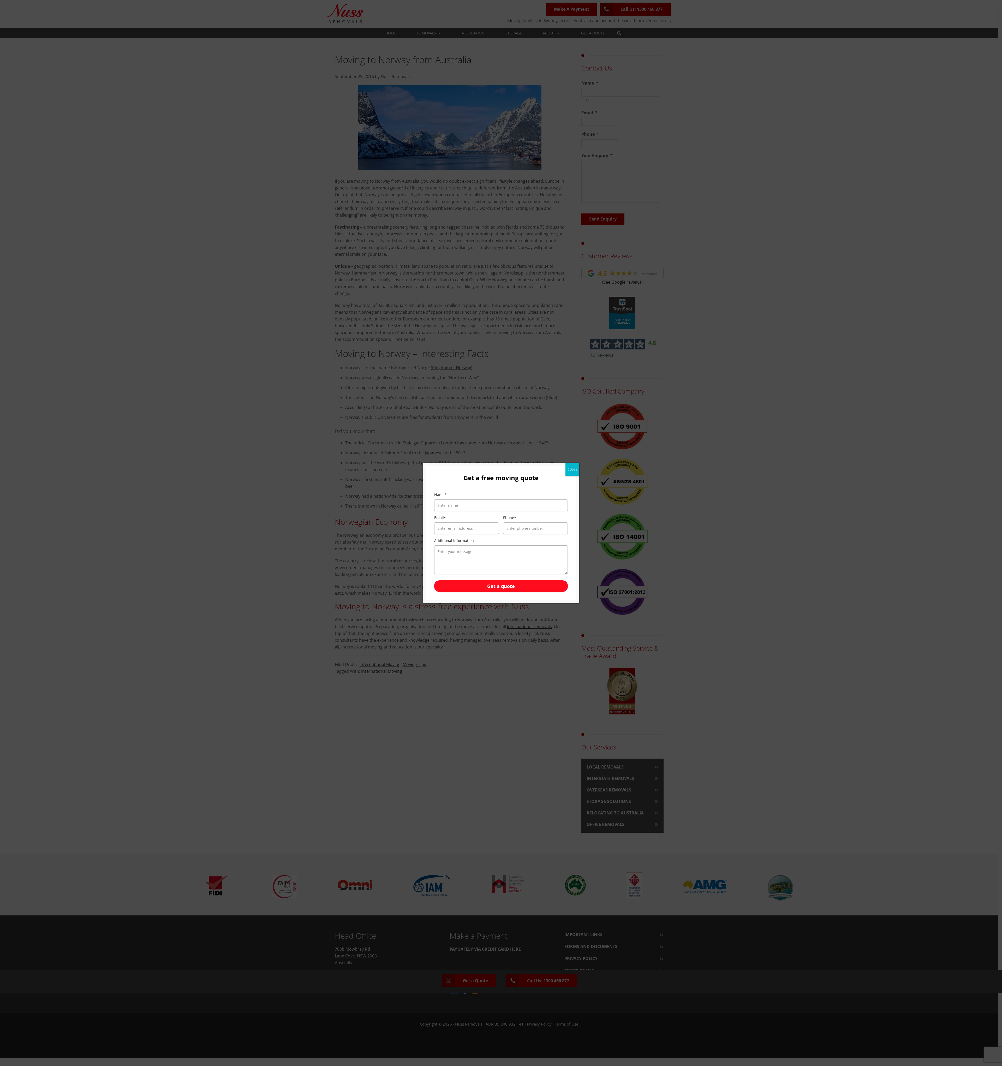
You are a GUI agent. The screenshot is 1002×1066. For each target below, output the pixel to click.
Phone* (509, 517)
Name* (440, 494)
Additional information (454, 540)
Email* (440, 517)
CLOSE (572, 469)
